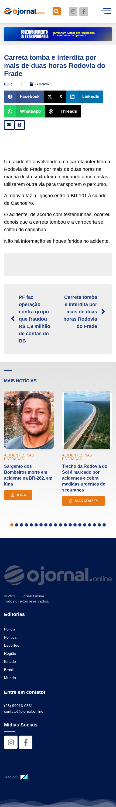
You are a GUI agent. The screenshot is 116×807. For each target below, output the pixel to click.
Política (10, 637)
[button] (24, 97)
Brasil (8, 669)
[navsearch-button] (57, 11)
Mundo (10, 678)
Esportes (11, 645)
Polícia (9, 629)
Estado (10, 661)
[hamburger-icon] (106, 11)
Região (10, 653)
